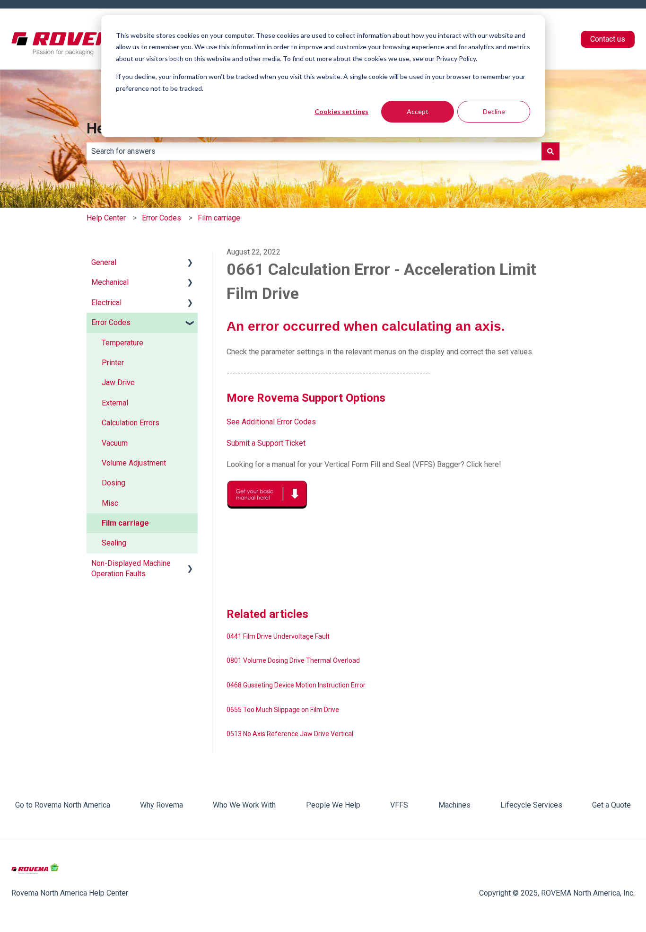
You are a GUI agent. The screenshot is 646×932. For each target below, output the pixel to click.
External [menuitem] (115, 402)
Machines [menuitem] (454, 804)
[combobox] (314, 151)
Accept (417, 111)
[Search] (550, 151)
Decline (494, 111)
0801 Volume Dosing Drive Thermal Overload (293, 660)
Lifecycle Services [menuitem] (531, 804)
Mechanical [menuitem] (110, 282)
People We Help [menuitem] (333, 804)
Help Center (106, 217)
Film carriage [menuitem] (125, 523)
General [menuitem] (103, 262)
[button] (190, 263)
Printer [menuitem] (113, 362)
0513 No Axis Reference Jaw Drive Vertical (290, 734)
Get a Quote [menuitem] (611, 804)
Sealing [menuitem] (114, 542)
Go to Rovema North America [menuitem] (62, 804)
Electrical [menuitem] (106, 302)
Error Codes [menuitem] (111, 322)
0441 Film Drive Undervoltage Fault (278, 636)
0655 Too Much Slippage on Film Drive (283, 709)
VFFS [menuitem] (399, 804)
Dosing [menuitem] (113, 482)
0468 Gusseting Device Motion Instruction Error (296, 685)
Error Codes (161, 217)
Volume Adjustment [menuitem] (134, 462)
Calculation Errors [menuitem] (130, 422)
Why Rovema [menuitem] (161, 804)
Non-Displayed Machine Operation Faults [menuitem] (131, 568)
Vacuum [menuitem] (115, 443)
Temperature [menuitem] (122, 342)
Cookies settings (341, 111)
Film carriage (219, 217)
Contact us (607, 39)
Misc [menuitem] (110, 503)
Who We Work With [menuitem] (244, 804)
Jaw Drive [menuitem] (118, 382)
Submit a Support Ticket (266, 443)
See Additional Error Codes (271, 421)
